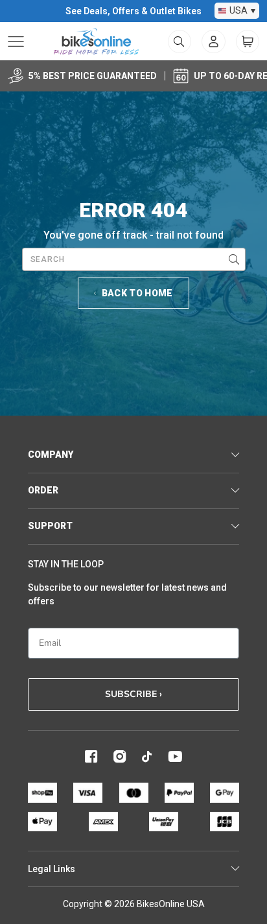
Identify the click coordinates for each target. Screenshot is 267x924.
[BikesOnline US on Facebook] (91, 756)
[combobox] (134, 259)
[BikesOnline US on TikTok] (147, 757)
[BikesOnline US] (96, 41)
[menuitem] (213, 41)
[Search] (234, 259)
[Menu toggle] (16, 41)
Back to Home (137, 293)
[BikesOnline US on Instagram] (119, 756)
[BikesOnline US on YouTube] (175, 757)
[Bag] (247, 41)
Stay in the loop (66, 564)
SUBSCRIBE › (133, 694)
